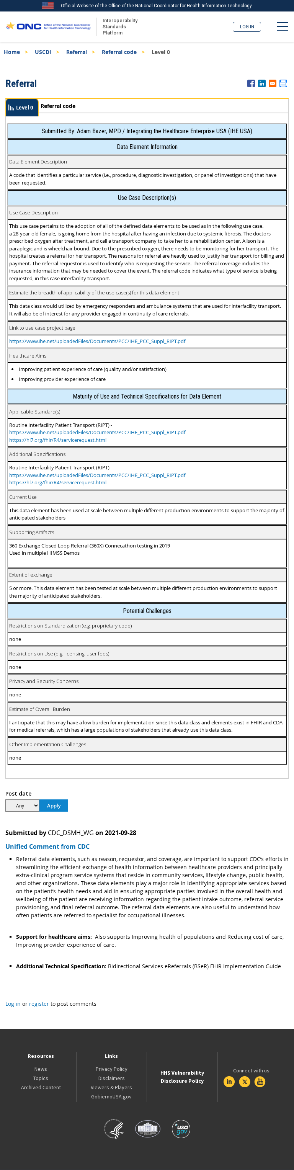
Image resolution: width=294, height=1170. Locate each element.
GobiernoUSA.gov (111, 1096)
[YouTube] (260, 1082)
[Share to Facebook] (251, 83)
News (40, 1068)
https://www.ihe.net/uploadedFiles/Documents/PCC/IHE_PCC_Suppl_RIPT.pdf (97, 341)
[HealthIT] (48, 27)
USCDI (43, 52)
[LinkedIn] (229, 1082)
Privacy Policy (111, 1068)
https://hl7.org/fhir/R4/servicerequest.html (57, 439)
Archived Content (41, 1087)
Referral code (119, 52)
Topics (40, 1078)
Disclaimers (111, 1078)
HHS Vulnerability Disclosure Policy (182, 1076)
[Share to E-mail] (272, 83)
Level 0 (24, 107)
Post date (18, 793)
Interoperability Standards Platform (119, 27)
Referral (76, 52)
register (39, 1003)
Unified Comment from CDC (47, 846)
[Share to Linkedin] (262, 83)
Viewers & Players (111, 1087)
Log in (247, 26)
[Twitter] (244, 1082)
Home (12, 52)
